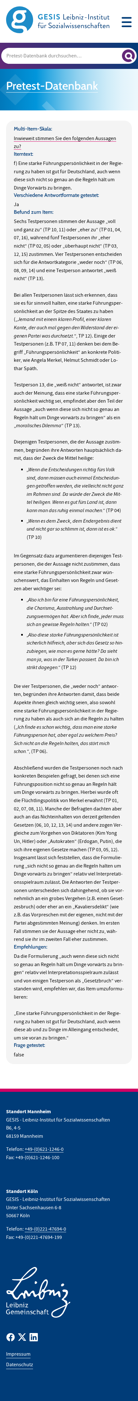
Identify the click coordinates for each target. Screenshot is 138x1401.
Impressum (18, 1354)
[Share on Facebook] (10, 1338)
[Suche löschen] (114, 54)
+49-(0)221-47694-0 (45, 1229)
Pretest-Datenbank (52, 86)
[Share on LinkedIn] (33, 1338)
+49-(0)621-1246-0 (44, 1149)
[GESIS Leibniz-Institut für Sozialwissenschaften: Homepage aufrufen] (57, 19)
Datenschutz (19, 1364)
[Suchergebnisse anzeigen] (128, 56)
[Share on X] (22, 1338)
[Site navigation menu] (127, 23)
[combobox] (69, 56)
